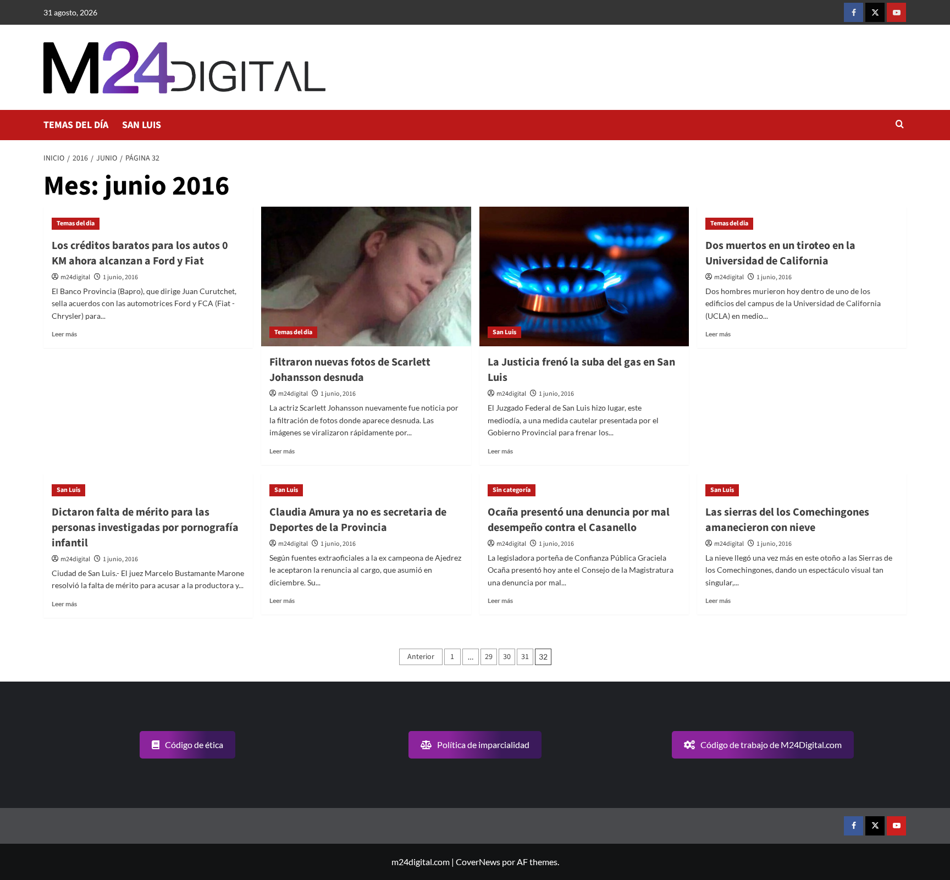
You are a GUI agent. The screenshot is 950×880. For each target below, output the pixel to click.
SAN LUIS (141, 125)
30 (507, 656)
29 (489, 656)
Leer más (64, 334)
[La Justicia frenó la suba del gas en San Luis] (584, 276)
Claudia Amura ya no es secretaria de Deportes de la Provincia (357, 520)
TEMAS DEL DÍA (75, 125)
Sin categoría (512, 490)
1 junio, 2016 (120, 277)
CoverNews (478, 861)
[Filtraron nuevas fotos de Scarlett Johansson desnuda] (366, 276)
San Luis (504, 332)
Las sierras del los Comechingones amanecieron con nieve (787, 520)
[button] (900, 125)
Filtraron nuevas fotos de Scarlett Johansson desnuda (349, 370)
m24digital (75, 277)
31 (525, 656)
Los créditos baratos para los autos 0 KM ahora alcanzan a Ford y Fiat (140, 253)
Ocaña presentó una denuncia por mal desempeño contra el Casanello (579, 520)
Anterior (420, 656)
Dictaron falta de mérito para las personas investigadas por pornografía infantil (145, 528)
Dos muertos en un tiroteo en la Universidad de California (780, 253)
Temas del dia (76, 223)
